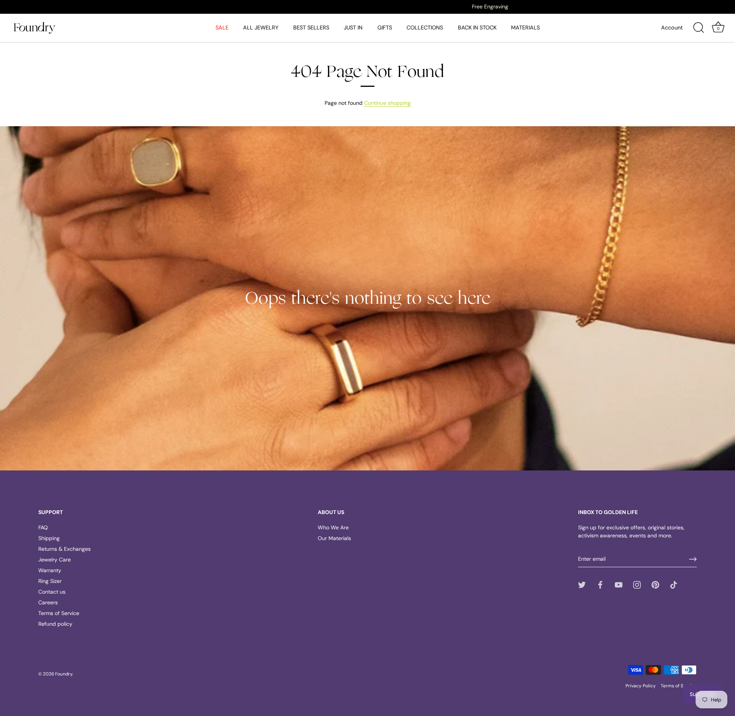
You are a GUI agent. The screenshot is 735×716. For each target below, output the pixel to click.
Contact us (51, 591)
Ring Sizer (50, 581)
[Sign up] (693, 559)
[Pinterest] (655, 584)
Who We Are (333, 527)
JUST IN (353, 27)
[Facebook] (600, 584)
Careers (48, 602)
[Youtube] (618, 584)
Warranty (49, 570)
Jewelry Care (54, 559)
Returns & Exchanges (64, 548)
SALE (222, 27)
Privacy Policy (641, 686)
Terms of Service (58, 613)
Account (672, 27)
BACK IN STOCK (477, 27)
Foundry (63, 674)
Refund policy (55, 623)
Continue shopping (387, 102)
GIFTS (384, 27)
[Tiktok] (674, 584)
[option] (367, 6)
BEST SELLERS (311, 27)
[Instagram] (637, 584)
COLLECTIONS (425, 27)
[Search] (698, 28)
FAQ (43, 527)
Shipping (49, 538)
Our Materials (334, 538)
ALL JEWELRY (260, 27)
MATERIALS (525, 27)
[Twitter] (582, 584)
